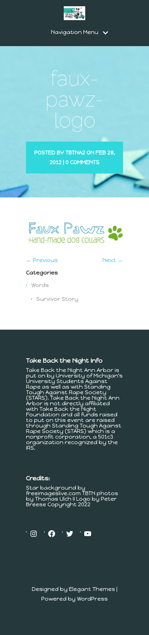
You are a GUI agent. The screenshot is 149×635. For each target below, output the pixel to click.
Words (40, 285)
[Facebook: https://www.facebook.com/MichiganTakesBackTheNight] (51, 533)
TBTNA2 (75, 152)
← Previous (42, 260)
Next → (113, 260)
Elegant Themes (92, 589)
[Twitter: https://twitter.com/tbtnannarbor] (69, 533)
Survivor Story (57, 299)
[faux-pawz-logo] (74, 247)
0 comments (82, 162)
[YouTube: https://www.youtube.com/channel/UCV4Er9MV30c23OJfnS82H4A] (87, 533)
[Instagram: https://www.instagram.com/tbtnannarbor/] (33, 533)
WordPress (92, 598)
